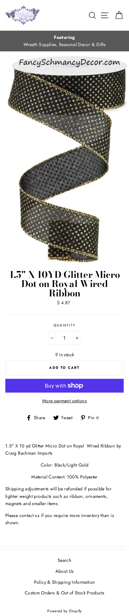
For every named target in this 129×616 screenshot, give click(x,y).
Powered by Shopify (64, 610)
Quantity (65, 325)
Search (64, 560)
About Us (64, 571)
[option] (64, 41)
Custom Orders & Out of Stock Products (64, 593)
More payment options (64, 401)
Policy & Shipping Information (64, 582)
